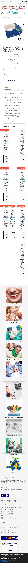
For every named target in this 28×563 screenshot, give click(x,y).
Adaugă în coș (11, 80)
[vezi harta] (14, 9)
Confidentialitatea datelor (9, 530)
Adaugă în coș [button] (6, 159)
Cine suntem (8, 505)
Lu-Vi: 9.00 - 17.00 (13, 1)
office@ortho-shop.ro (13, 516)
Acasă (4, 17)
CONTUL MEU (24, 1)
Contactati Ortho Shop (10, 518)
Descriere (7, 87)
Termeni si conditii (7, 529)
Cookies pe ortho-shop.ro (9, 532)
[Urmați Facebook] (2, 495)
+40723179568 (10, 514)
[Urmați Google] (8, 495)
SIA (3, 69)
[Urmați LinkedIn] (5, 495)
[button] (23, 24)
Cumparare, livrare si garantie (10, 527)
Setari (9, 560)
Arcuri (12, 17)
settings (14, 558)
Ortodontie (8, 17)
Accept (4, 560)
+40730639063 (4, 1)
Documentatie (8, 89)
